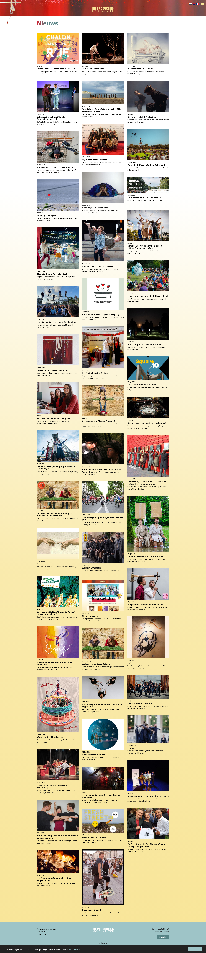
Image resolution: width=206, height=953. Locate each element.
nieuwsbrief (163, 937)
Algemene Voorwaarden (46, 929)
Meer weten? (75, 949)
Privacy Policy (42, 934)
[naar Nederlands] (190, 3)
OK (195, 949)
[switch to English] (194, 3)
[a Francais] (197, 3)
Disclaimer (41, 931)
